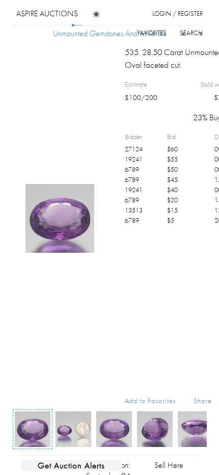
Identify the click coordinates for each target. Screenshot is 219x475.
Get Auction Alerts (71, 465)
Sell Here (168, 465)
